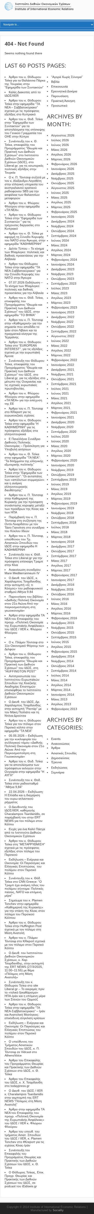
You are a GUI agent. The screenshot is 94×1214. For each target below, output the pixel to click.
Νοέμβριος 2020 (62, 427)
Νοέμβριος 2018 (62, 513)
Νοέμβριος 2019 (62, 470)
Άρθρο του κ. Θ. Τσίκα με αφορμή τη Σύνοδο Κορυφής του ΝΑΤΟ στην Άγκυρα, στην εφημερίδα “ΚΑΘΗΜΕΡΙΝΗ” (25, 238)
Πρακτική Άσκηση (63, 101)
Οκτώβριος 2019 (62, 474)
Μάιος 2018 (59, 532)
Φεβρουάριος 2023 (64, 307)
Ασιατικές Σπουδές (64, 753)
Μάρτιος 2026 (60, 159)
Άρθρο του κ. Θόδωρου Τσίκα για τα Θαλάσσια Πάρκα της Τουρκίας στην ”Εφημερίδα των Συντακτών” (25, 82)
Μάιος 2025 (59, 197)
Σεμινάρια (57, 772)
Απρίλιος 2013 (61, 704)
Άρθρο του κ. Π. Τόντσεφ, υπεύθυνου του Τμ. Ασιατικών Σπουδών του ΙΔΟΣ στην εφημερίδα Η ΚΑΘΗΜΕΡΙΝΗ (24, 542)
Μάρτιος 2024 (60, 255)
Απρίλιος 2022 (61, 350)
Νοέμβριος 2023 (62, 274)
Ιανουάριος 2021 (62, 417)
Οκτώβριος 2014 (62, 666)
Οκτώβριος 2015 (62, 632)
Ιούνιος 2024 (60, 240)
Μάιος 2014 (59, 680)
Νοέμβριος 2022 (62, 321)
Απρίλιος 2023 (61, 298)
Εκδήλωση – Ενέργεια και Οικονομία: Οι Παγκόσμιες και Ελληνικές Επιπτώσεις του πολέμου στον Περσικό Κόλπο (25, 866)
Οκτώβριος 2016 (62, 594)
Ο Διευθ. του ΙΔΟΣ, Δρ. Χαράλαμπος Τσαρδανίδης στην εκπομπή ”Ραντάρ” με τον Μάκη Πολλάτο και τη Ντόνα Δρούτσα (23, 708)
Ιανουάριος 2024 (62, 264)
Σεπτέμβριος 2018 (63, 522)
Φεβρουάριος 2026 (64, 164)
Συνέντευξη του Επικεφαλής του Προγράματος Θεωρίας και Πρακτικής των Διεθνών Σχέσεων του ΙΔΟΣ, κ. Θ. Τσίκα (23, 1158)
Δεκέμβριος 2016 (62, 584)
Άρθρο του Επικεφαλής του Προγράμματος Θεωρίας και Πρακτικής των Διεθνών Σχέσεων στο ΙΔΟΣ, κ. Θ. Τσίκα (24, 1067)
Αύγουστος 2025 (62, 188)
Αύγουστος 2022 (62, 336)
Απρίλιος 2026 (61, 154)
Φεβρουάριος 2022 (64, 360)
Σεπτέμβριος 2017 (63, 556)
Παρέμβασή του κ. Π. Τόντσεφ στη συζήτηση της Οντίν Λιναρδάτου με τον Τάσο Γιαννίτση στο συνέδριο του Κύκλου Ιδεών (24, 524)
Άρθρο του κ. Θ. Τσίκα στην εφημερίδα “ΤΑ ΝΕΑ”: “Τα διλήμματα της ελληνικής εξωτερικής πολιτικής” (24, 459)
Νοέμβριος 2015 (62, 627)
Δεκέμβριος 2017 (62, 546)
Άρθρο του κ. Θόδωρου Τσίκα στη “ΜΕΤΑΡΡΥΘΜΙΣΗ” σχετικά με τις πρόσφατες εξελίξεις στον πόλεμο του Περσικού (25, 847)
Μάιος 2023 (59, 293)
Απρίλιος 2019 (61, 494)
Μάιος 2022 (59, 345)
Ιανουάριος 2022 (62, 365)
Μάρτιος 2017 (60, 570)
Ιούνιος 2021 (60, 393)
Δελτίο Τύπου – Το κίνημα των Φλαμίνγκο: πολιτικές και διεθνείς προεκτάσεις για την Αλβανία (24, 254)
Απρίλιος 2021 (61, 403)
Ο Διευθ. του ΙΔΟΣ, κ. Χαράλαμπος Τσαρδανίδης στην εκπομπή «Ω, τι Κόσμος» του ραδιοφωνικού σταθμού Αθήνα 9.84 (24, 585)
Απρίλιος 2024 (61, 250)
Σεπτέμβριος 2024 (63, 235)
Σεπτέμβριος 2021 (63, 384)
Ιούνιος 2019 (60, 484)
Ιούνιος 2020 (60, 441)
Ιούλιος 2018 (60, 527)
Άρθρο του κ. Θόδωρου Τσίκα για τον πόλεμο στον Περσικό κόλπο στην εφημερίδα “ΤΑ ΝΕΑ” (23, 726)
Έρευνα (56, 762)
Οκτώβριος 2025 (62, 183)
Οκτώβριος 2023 (62, 278)
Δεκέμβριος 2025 (62, 173)
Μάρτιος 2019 (60, 498)
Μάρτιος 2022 (60, 355)
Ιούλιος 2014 (60, 675)
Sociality (58, 1210)
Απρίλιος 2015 (61, 646)
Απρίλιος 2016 (61, 608)
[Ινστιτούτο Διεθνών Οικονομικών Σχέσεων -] (47, 10)
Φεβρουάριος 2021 (64, 412)
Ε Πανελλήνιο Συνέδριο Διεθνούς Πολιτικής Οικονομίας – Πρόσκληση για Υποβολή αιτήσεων (24, 444)
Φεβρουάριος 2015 (64, 651)
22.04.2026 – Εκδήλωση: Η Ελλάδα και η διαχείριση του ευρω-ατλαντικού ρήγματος (24, 797)
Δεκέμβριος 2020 (62, 422)
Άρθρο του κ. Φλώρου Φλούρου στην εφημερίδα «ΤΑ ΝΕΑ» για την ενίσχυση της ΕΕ (23, 398)
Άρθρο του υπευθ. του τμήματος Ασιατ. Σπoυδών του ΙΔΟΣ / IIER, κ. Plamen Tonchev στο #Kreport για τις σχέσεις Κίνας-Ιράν (24, 1138)
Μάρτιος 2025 (60, 207)
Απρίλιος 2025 (61, 202)
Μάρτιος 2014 (60, 690)
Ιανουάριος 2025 (62, 216)
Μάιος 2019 (59, 489)
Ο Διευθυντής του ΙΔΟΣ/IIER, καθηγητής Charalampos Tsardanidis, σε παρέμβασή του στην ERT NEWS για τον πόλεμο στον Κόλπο (25, 815)
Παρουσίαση (59, 96)
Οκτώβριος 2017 (62, 551)
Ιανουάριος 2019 (62, 508)
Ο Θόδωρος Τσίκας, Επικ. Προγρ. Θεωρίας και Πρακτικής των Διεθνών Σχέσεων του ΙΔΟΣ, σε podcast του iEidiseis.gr (24, 1179)
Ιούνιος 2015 (60, 642)
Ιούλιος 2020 (60, 436)
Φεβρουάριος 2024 (64, 259)
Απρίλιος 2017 (61, 565)
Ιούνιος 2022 (60, 341)
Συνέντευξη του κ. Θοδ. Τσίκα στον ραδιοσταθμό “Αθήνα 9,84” (23, 783)
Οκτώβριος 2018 (62, 517)
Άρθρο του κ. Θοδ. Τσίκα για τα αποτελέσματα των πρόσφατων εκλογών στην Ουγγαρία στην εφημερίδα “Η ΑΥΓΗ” (24, 768)
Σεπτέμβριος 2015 (63, 637)
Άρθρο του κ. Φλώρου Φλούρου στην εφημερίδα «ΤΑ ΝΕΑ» (22, 206)
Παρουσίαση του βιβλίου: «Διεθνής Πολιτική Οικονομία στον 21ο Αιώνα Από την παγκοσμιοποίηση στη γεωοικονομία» (24, 603)
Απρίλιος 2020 (61, 451)
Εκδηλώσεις (59, 767)
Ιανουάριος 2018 (62, 541)
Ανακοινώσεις (60, 743)
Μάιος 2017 (59, 560)
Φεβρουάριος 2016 (64, 618)
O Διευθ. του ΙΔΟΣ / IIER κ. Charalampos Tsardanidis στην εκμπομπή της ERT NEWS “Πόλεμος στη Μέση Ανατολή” (24, 1097)
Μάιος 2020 (59, 446)
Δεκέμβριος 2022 (62, 317)
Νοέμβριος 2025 (62, 178)
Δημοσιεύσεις (60, 758)
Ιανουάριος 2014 (62, 694)
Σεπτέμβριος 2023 (63, 283)
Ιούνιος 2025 (60, 192)
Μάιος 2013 (59, 699)
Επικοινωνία (59, 86)
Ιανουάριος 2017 (62, 580)
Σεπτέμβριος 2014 (63, 670)
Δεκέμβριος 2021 (62, 369)
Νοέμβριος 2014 (62, 661)
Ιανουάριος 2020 (62, 465)
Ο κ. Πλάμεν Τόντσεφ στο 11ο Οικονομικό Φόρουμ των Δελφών (24, 645)
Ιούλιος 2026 (60, 140)
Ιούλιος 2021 (60, 388)
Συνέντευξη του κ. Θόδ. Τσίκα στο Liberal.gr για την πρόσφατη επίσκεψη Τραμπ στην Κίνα (24, 560)
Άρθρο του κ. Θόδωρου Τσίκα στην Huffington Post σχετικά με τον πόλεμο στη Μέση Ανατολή (23, 928)
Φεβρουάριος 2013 (64, 709)
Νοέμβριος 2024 (62, 226)
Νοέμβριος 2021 (62, 374)
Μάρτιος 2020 (60, 455)
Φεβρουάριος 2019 (64, 503)
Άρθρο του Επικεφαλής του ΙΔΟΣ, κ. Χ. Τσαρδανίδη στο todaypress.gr (23, 1082)
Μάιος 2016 (59, 603)
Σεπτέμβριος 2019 (63, 479)
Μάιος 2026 (59, 149)
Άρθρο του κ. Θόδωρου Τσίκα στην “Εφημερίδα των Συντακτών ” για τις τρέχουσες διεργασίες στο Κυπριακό (23, 221)
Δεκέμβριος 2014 (62, 656)
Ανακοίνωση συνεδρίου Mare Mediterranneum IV (23, 571)
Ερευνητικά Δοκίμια (64, 91)
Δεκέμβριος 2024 (62, 221)
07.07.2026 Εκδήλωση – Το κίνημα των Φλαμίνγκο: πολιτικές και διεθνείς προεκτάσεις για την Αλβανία (24, 288)
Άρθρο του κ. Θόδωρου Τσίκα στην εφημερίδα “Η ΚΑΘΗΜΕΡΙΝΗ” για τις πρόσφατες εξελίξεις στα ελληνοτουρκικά (23, 427)
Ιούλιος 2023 (60, 288)
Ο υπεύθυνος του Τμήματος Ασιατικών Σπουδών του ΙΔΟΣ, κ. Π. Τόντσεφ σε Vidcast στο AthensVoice (22, 1048)
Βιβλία (55, 81)
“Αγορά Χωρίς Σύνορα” (67, 77)
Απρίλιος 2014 (61, 685)
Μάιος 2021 (59, 398)
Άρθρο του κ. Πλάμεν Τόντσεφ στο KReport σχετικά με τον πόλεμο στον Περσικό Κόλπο (25, 943)
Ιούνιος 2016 (60, 599)
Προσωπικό (59, 105)
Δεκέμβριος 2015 (62, 623)
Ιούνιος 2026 (60, 145)
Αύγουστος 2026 (62, 135)
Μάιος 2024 (59, 245)
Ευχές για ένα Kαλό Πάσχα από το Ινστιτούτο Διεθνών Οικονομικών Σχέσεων (25, 832)
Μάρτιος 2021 (60, 408)
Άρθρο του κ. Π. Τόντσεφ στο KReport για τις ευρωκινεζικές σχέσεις (24, 412)
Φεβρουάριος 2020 (64, 460)
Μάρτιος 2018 (60, 537)
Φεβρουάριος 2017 (64, 575)
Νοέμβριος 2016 (62, 589)
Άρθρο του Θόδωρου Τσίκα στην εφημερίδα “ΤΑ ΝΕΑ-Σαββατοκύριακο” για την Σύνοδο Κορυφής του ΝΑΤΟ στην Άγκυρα (22, 270)
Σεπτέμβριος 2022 (63, 331)
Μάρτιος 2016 (60, 613)
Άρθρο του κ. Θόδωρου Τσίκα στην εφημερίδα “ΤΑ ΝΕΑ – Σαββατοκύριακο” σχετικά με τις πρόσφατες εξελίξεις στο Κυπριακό (23, 107)
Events (56, 739)
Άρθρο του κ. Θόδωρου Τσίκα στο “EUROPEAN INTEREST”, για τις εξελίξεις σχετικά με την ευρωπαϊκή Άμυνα (24, 349)
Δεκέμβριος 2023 (62, 269)
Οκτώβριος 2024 (62, 231)
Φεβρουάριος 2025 (64, 212)
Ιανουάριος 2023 (62, 312)
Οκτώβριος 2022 (62, 326)
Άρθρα (55, 748)
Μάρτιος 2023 (60, 302)
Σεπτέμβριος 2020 (63, 431)
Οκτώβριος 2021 (62, 379)
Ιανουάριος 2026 (62, 169)
